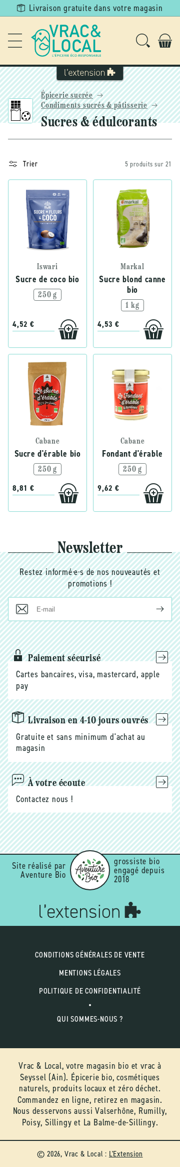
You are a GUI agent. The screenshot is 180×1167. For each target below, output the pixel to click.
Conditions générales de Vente (89, 954)
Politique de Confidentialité (90, 991)
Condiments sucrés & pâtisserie (94, 106)
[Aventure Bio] (90, 870)
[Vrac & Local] (66, 41)
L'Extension (126, 1153)
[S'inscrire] (152, 609)
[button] (15, 41)
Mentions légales (90, 972)
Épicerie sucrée (67, 96)
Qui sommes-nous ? (90, 1019)
